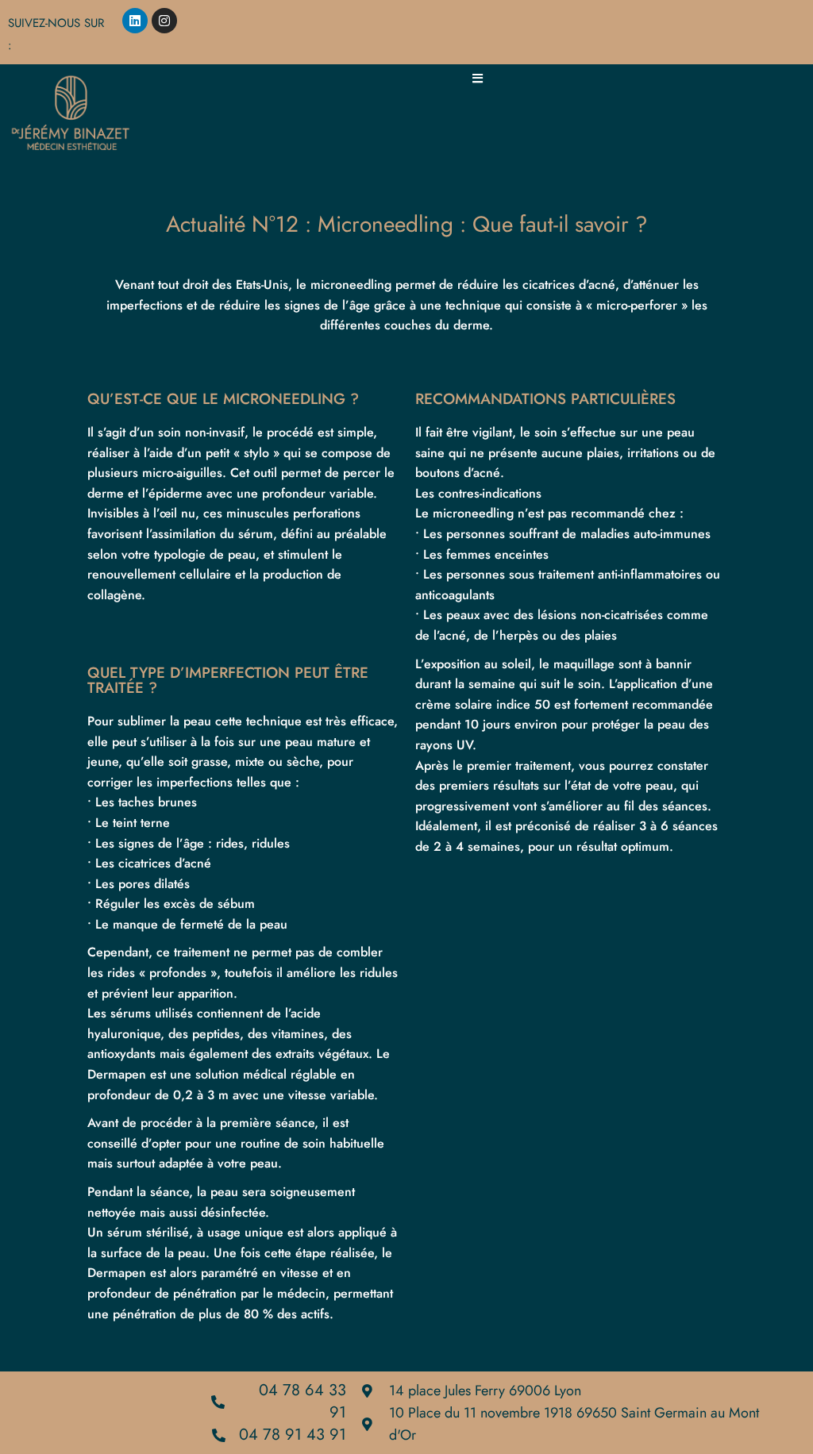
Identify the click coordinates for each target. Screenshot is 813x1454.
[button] (477, 78)
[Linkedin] (135, 20)
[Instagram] (164, 20)
